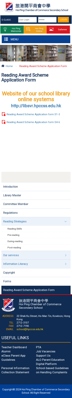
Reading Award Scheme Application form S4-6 (33, 122)
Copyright (9, 272)
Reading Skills (15, 228)
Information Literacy (15, 264)
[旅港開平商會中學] (36, 11)
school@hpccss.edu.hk (30, 329)
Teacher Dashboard (14, 347)
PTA (38, 347)
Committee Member (15, 204)
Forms (7, 281)
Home (9, 66)
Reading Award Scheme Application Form (29, 290)
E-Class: (6, 19)
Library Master (12, 195)
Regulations (10, 212)
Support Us (43, 355)
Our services (11, 255)
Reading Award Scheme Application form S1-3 (33, 114)
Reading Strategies (15, 221)
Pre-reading (13, 235)
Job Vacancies (45, 351)
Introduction (10, 186)
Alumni (5, 351)
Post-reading (14, 247)
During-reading (15, 241)
